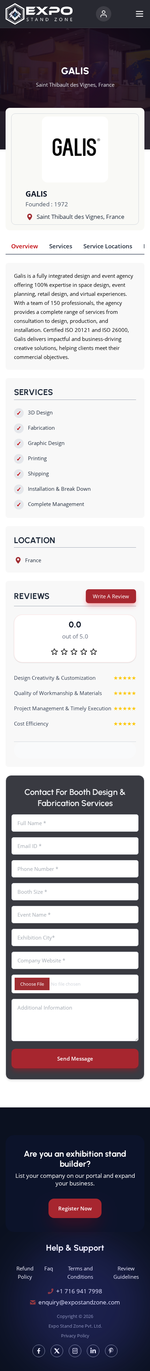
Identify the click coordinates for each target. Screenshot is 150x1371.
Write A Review (111, 596)
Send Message (75, 1058)
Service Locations (107, 246)
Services (60, 246)
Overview (24, 246)
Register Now (75, 1208)
